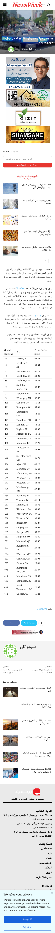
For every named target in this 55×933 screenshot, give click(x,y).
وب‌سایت (37, 315)
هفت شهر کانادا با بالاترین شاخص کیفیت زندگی (36, 722)
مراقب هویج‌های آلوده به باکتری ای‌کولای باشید (37, 233)
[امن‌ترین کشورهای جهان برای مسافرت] (10, 740)
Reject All (27, 927)
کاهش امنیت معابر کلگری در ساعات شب (35, 689)
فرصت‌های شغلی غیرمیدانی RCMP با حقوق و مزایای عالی (36, 770)
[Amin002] (28, 73)
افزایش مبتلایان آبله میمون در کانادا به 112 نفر (42, 671)
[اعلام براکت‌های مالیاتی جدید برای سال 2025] (10, 251)
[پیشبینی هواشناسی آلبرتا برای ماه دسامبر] (10, 204)
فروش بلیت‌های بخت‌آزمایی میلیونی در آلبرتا (36, 217)
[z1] (28, 632)
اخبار (34, 819)
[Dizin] (28, 116)
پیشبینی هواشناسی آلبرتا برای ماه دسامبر (37, 201)
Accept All (28, 919)
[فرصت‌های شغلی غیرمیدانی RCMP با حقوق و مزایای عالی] (10, 773)
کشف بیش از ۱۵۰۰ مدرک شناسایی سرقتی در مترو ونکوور (36, 754)
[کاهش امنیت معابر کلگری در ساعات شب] (10, 692)
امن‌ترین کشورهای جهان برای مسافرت (38, 738)
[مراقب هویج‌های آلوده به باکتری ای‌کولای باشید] (10, 235)
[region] (27, 911)
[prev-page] (50, 261)
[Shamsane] (28, 134)
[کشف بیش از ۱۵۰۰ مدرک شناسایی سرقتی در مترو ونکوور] (10, 757)
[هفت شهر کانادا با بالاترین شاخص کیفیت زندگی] (10, 724)
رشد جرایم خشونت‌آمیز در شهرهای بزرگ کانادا (36, 705)
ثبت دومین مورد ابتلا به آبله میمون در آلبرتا (12, 671)
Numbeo (20, 288)
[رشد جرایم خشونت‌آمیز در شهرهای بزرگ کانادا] (10, 708)
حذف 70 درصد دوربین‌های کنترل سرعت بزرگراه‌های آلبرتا (36, 186)
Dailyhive (42, 609)
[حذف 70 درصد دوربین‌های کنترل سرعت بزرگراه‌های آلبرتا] (10, 188)
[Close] (52, 893)
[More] (41, 623)
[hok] (28, 98)
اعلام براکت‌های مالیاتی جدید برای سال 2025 (36, 248)
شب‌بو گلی (24, 49)
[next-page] (45, 261)
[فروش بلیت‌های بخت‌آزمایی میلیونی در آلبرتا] (10, 220)
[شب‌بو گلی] (11, 49)
